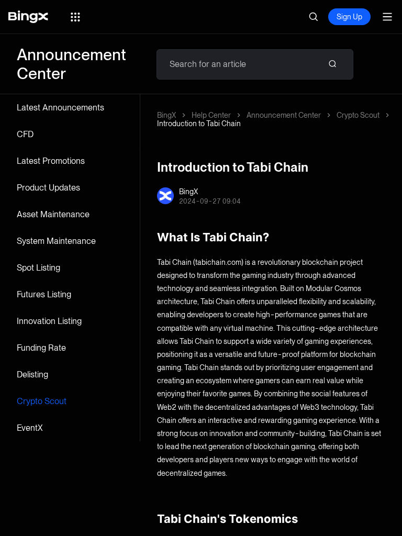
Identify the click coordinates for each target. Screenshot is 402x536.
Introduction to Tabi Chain (199, 123)
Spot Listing (38, 268)
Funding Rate (41, 348)
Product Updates (48, 188)
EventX (30, 428)
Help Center (211, 115)
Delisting (32, 374)
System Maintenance (56, 241)
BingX (166, 115)
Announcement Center (284, 115)
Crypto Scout (41, 401)
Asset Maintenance (53, 214)
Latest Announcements (60, 108)
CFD (25, 134)
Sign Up (349, 17)
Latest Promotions (51, 161)
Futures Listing (44, 294)
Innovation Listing (49, 321)
